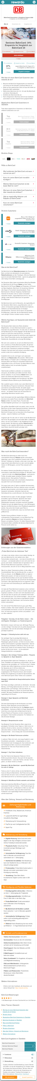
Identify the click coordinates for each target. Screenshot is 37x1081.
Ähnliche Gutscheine (8, 1028)
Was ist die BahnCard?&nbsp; (11, 1023)
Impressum (26, 1074)
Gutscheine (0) (16, 24)
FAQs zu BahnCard (8, 1025)
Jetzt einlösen (18, 55)
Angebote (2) (28, 24)
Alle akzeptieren (9, 1077)
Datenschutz (18, 1074)
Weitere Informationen (9, 1034)
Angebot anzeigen (24, 71)
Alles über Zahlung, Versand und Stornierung (15, 1031)
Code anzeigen (24, 122)
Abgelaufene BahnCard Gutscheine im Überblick (16, 1017)
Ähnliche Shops (7, 1014)
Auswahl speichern (27, 1077)
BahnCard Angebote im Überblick (12, 1020)
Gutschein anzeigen (24, 223)
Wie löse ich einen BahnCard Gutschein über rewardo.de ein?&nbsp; (15, 1011)
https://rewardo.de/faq (21, 988)
